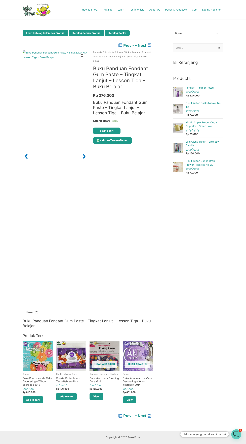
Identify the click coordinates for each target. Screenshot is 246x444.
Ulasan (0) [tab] (32, 312)
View (96, 396)
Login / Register (211, 9)
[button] (82, 56)
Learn (120, 9)
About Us (154, 9)
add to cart (106, 130)
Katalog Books (117, 33)
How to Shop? (90, 9)
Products (109, 52)
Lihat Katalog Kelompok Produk (45, 33)
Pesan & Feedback (176, 9)
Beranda (97, 52)
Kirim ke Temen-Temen (113, 140)
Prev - (128, 45)
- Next (141, 45)
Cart (194, 9)
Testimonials (136, 9)
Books (119, 52)
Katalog (108, 9)
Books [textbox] (196, 33)
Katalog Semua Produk (86, 33)
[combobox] (198, 33)
